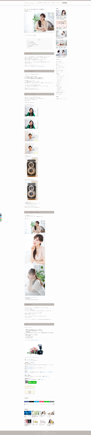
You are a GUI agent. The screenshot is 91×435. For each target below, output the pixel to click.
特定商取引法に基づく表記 (46, 432)
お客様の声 (58, 85)
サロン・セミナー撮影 (59, 77)
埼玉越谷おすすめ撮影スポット (60, 92)
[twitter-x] (62, 0)
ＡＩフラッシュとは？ (30, 41)
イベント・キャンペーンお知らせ (60, 67)
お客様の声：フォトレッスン (60, 89)
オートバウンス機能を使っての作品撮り (33, 44)
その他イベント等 (59, 81)
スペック (29, 47)
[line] (64, 0)
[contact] (66, 0)
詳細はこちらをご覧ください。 (31, 366)
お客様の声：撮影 (59, 88)
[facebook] (61, 0)
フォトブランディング (59, 84)
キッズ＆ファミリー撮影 (59, 78)
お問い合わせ (53, 432)
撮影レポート (58, 73)
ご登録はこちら (47, 376)
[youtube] (65, 0)
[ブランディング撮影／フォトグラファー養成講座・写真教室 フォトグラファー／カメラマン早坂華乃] (29, 2)
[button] (26, 401)
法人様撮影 (58, 82)
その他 (57, 64)
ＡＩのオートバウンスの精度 (31, 43)
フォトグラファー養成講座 (60, 70)
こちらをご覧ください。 (36, 340)
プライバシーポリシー (40, 432)
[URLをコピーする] (51, 401)
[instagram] (63, 0)
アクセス (51, 432)
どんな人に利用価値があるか (31, 42)
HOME (36, 432)
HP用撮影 (58, 74)
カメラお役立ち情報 (59, 61)
